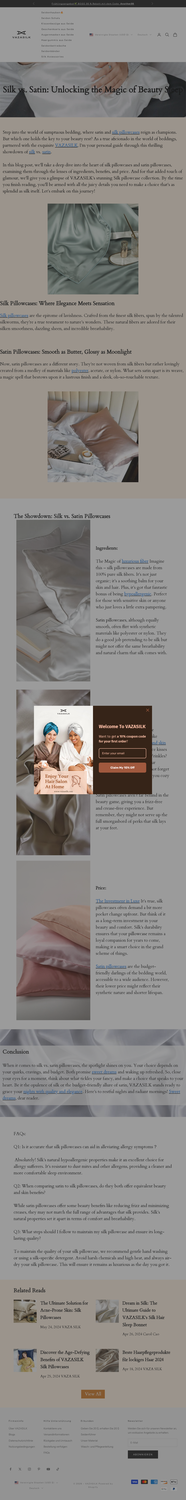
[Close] (147, 710)
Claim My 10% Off (122, 767)
